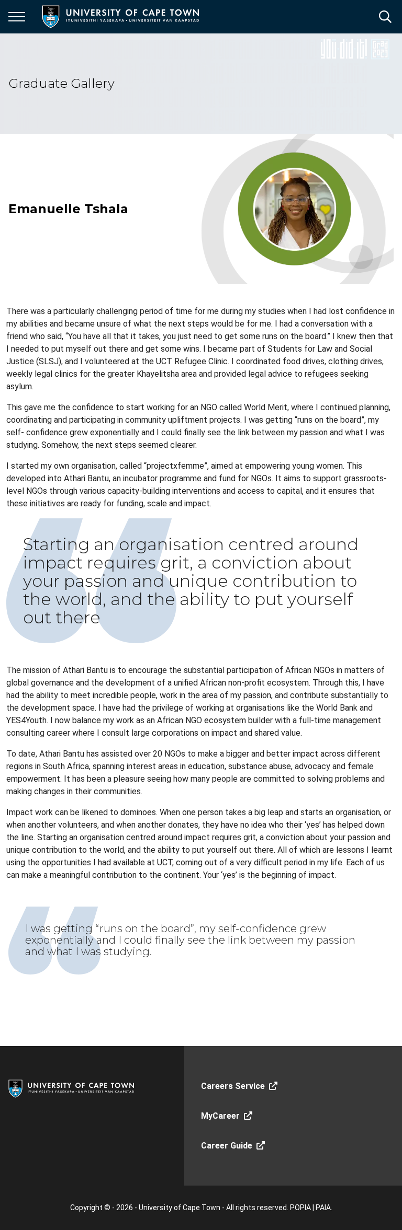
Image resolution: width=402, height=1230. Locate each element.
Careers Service (233, 1086)
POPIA (300, 1207)
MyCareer (220, 1116)
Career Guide (226, 1146)
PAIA (323, 1207)
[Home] (71, 1088)
